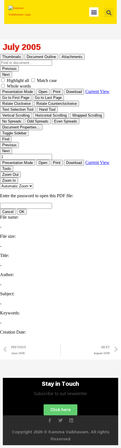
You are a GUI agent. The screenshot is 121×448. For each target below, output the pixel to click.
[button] (93, 12)
